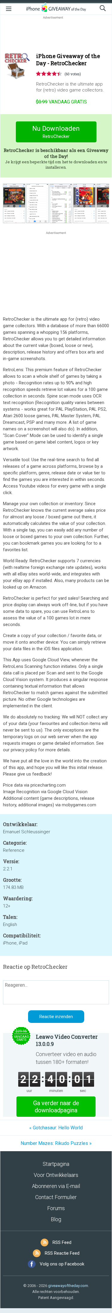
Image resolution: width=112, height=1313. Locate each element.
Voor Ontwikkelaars (56, 1175)
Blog (56, 1219)
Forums (56, 1208)
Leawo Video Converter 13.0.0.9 (67, 1040)
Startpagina (56, 1164)
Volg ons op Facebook (62, 1264)
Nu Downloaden (56, 132)
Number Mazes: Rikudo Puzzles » (56, 1143)
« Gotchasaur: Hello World (56, 1128)
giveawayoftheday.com (68, 1285)
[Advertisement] (56, 35)
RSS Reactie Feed (62, 1253)
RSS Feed (62, 1242)
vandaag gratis (61, 102)
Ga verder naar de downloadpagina (56, 1106)
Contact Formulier (56, 1197)
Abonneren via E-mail (56, 1186)
